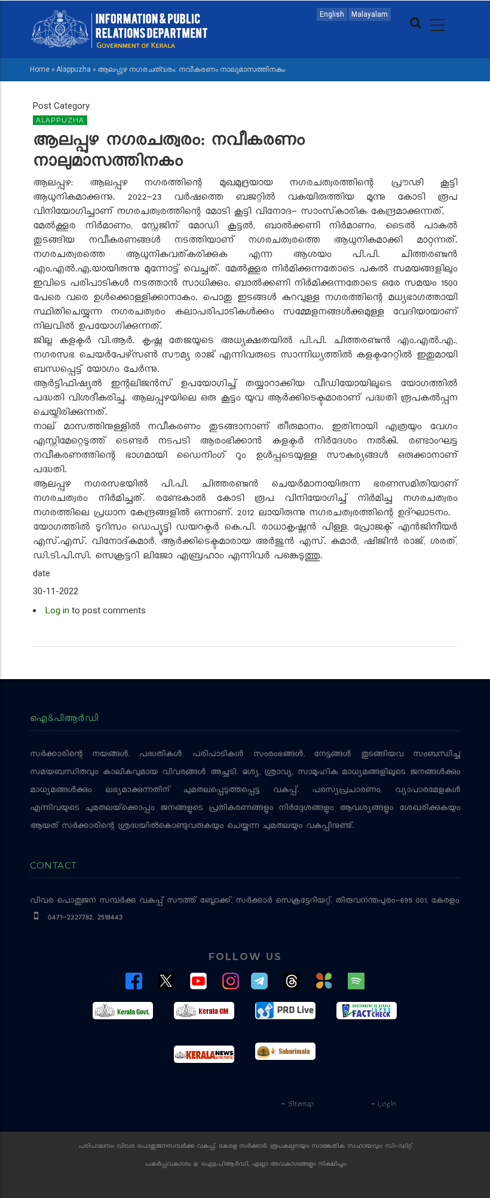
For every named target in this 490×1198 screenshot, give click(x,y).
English (332, 14)
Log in (57, 610)
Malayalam (369, 14)
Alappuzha (73, 69)
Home (40, 69)
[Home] (119, 28)
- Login (382, 1104)
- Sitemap (297, 1104)
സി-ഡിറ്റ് (398, 1146)
